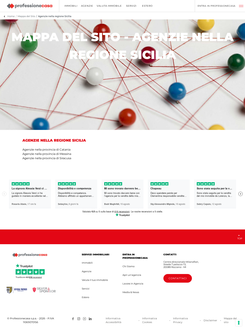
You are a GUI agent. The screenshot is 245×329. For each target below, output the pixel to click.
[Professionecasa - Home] (29, 6)
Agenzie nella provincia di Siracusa (46, 158)
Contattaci (178, 278)
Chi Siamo (128, 266)
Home (11, 16)
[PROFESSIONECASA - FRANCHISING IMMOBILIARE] (29, 255)
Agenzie (86, 271)
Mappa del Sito (26, 16)
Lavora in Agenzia (132, 283)
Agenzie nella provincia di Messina (46, 154)
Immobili (87, 262)
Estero (85, 297)
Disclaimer (210, 320)
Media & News (130, 292)
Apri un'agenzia (131, 274)
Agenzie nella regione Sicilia (54, 16)
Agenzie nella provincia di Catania (46, 149)
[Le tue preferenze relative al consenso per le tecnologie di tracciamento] (238, 322)
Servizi (85, 288)
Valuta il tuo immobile (95, 280)
